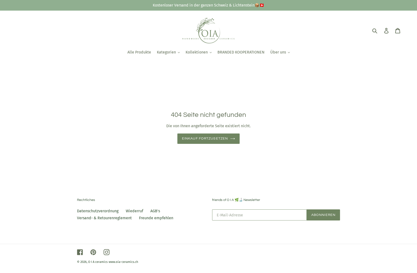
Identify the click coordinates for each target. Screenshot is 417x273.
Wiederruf (134, 211)
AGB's (155, 211)
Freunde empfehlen (156, 218)
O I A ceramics (98, 262)
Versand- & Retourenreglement (104, 218)
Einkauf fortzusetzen (205, 138)
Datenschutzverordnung (97, 211)
